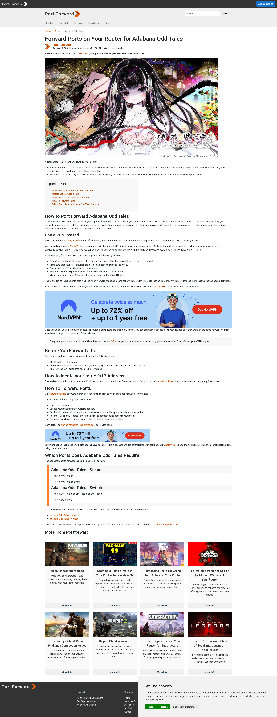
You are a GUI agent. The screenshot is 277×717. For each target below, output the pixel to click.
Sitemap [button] (109, 23)
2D (71, 53)
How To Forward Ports (63, 201)
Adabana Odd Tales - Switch (64, 518)
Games (57, 31)
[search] (97, 3)
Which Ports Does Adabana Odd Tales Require (75, 204)
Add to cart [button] (264, 3)
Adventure (83, 53)
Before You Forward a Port (65, 194)
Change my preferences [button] (185, 707)
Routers (40, 3)
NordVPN (74, 246)
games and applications (167, 524)
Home (48, 31)
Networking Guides (86, 704)
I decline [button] (164, 707)
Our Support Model (86, 701)
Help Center (77, 3)
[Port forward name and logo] (15, 3)
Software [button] (79, 23)
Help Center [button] (94, 23)
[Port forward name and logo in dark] (62, 13)
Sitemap (89, 3)
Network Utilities (164, 381)
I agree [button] (151, 707)
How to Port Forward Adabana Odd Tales (73, 190)
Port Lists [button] (64, 23)
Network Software (133, 701)
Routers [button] (50, 23)
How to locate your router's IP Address (72, 197)
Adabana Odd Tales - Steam (64, 515)
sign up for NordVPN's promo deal (78, 425)
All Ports (128, 708)
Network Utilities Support (90, 697)
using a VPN (73, 240)
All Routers (130, 704)
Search (226, 13)
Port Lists (51, 3)
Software (63, 3)
